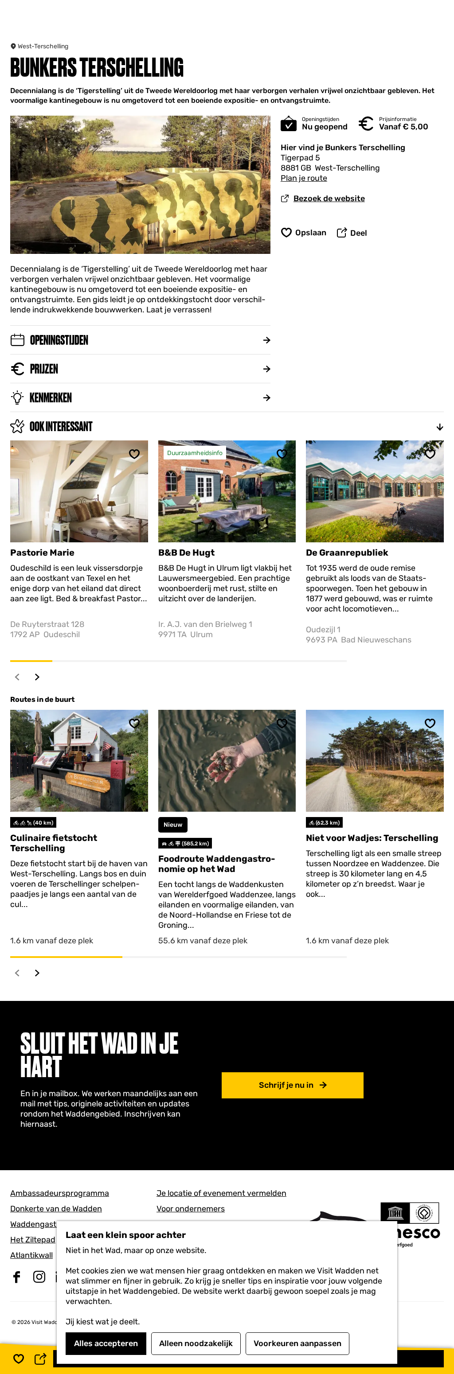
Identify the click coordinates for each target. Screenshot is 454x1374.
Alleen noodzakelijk (196, 1343)
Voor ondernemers (191, 1209)
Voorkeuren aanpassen (297, 1343)
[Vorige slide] (17, 677)
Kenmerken (51, 397)
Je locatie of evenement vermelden (221, 1193)
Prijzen (44, 369)
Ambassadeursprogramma (59, 1193)
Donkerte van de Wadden (56, 1209)
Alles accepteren (106, 1343)
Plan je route (304, 178)
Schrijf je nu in (286, 1085)
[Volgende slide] (37, 677)
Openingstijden (59, 340)
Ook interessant (61, 426)
